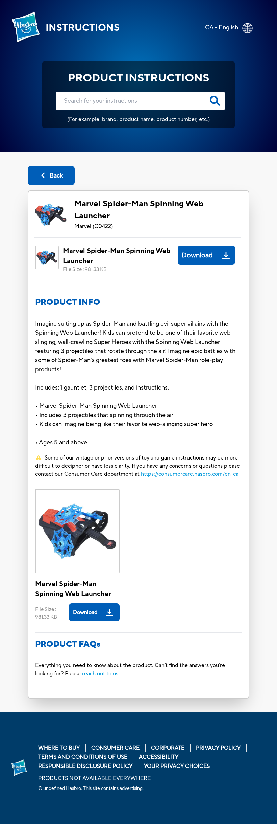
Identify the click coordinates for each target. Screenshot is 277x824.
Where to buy (59, 748)
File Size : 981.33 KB (85, 269)
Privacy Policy (218, 748)
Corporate (167, 748)
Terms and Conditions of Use (82, 757)
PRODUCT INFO (67, 302)
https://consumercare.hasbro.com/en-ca (189, 474)
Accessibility (158, 757)
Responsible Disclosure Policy (85, 766)
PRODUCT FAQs (68, 644)
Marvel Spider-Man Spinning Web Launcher (139, 209)
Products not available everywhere (94, 778)
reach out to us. (101, 673)
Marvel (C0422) (93, 226)
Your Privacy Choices (177, 766)
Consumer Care (115, 748)
